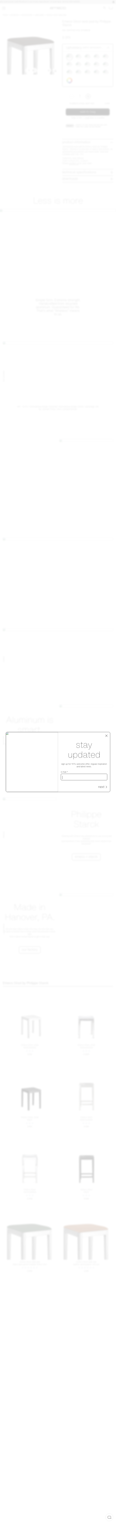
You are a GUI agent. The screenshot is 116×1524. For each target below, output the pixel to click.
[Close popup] (106, 736)
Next (101, 787)
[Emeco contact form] (109, 1517)
